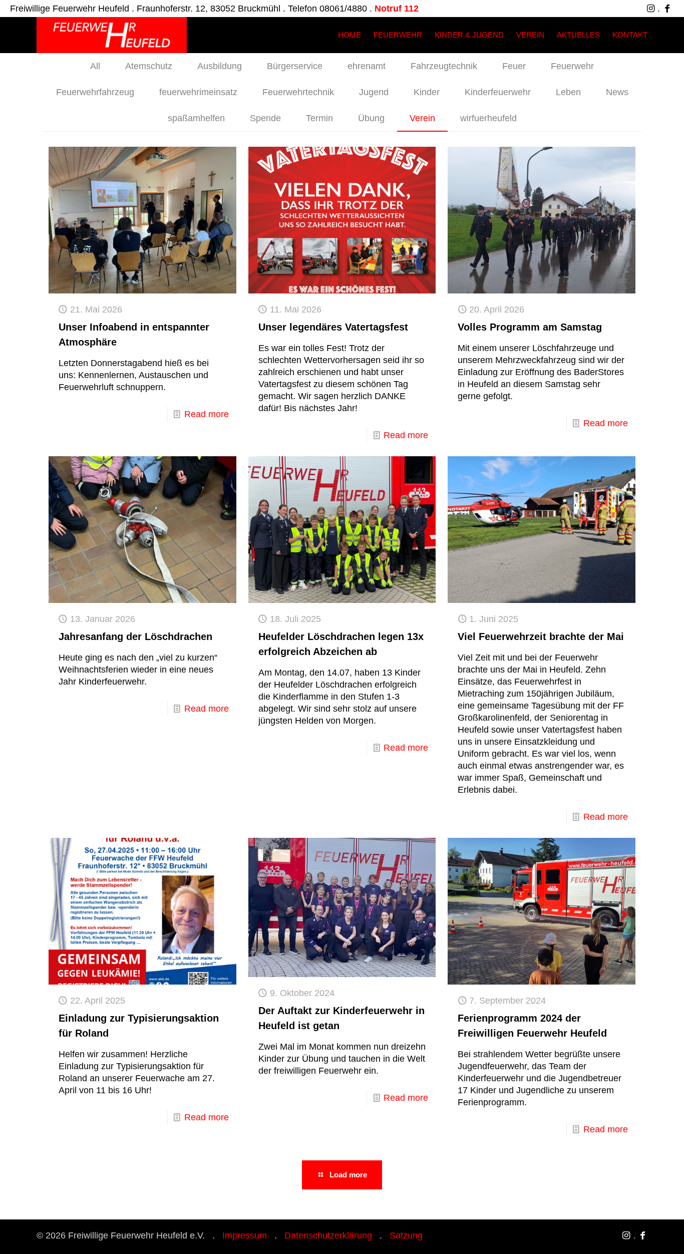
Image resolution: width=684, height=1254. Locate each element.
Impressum (244, 1235)
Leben (568, 92)
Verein (422, 118)
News (617, 92)
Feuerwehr (572, 66)
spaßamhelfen (196, 118)
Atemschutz (148, 66)
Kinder (427, 92)
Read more (206, 414)
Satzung (406, 1235)
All (95, 66)
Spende (265, 118)
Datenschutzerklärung (328, 1235)
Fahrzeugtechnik (444, 66)
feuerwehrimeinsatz (198, 92)
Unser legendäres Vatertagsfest (333, 327)
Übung (371, 118)
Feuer (514, 66)
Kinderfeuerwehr (498, 92)
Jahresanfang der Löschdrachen (135, 636)
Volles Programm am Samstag (530, 327)
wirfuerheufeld (488, 118)
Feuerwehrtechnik (298, 92)
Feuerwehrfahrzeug (95, 92)
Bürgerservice (294, 66)
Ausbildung (219, 66)
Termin (319, 118)
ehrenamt (367, 66)
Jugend (374, 92)
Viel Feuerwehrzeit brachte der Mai (541, 636)
